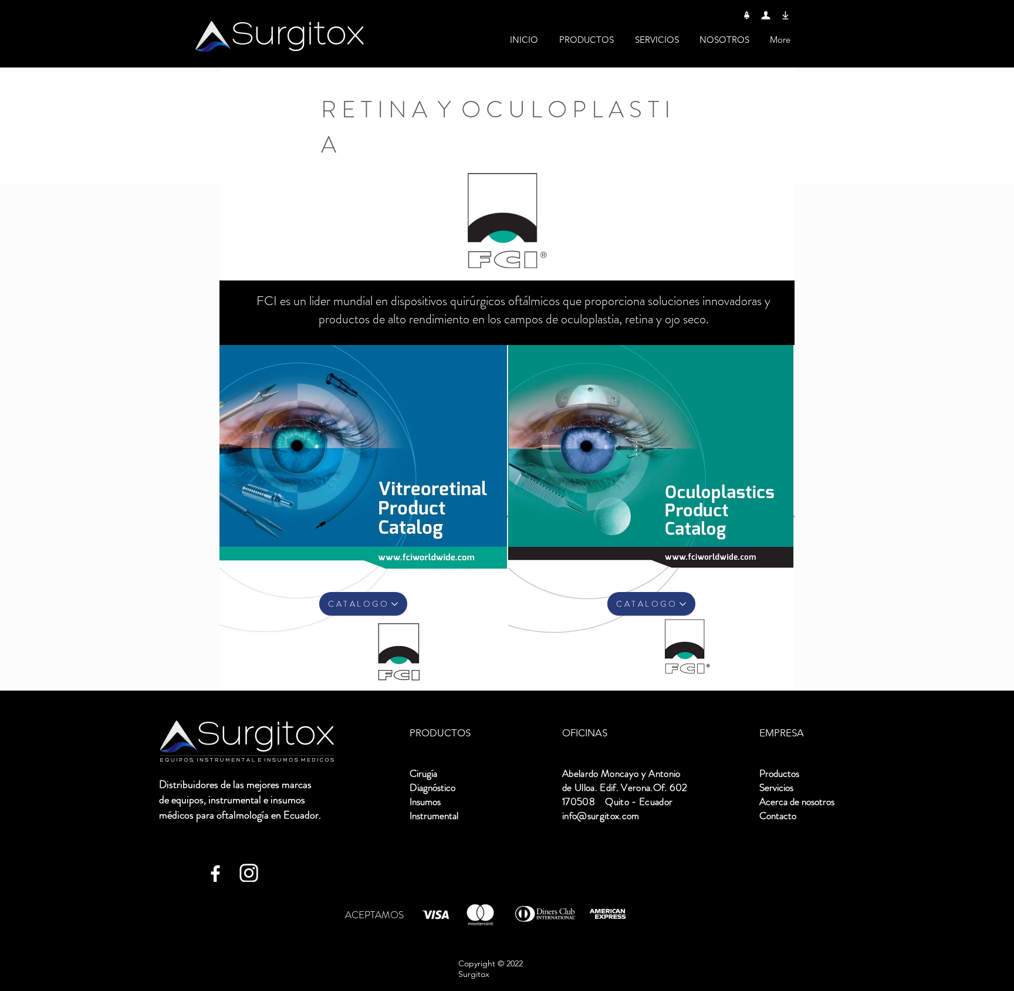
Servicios (776, 787)
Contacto (777, 816)
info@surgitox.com (601, 816)
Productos (779, 773)
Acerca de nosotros (796, 801)
